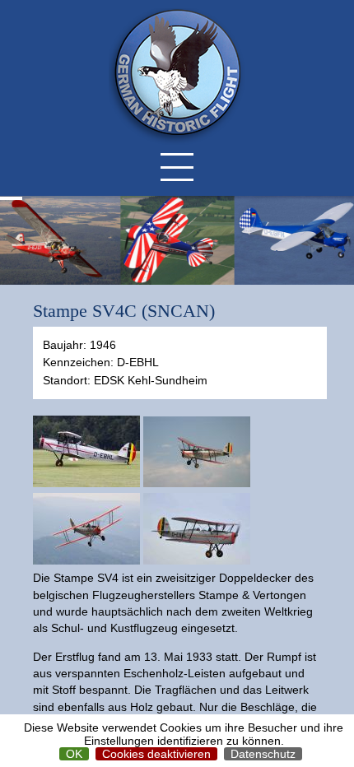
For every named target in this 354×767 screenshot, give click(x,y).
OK (74, 753)
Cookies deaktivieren (156, 753)
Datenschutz (263, 753)
